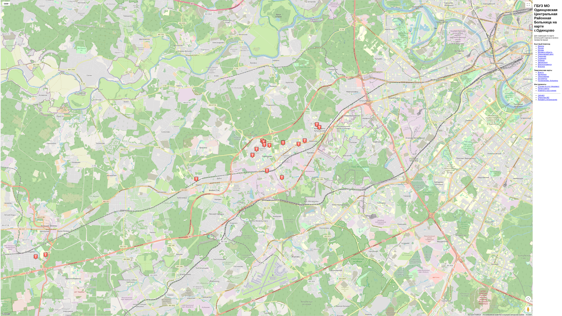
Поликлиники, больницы (548, 81)
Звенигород (543, 62)
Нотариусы (542, 79)
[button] (35, 257)
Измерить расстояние (547, 91)
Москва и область (545, 52)
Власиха (541, 67)
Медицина (542, 74)
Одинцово (542, 56)
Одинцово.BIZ (543, 98)
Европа (541, 46)
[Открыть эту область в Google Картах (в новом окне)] (6, 314)
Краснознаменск (545, 64)
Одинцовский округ (546, 54)
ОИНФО (541, 96)
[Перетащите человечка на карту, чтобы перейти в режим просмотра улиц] (528, 309)
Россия (541, 48)
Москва (541, 50)
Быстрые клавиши (474, 315)
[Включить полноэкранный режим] (528, 4)
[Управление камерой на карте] (528, 299)
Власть (541, 72)
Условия (529, 315)
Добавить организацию (547, 100)
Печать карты (543, 88)
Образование (543, 76)
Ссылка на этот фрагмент (548, 86)
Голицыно (542, 58)
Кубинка (541, 60)
